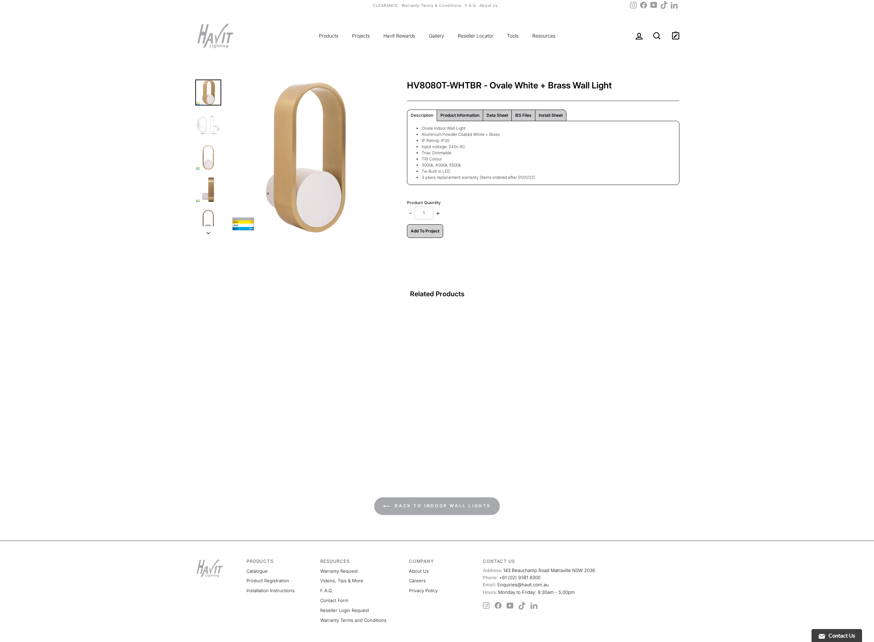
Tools (513, 36)
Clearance (385, 5)
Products (328, 36)
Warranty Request (339, 571)
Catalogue (257, 571)
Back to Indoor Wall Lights (442, 505)
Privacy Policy (423, 590)
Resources (543, 36)
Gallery (436, 36)
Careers (417, 580)
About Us (488, 5)
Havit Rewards (399, 36)
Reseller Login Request (344, 610)
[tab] (422, 115)
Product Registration (267, 580)
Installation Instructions (270, 590)
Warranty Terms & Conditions (431, 5)
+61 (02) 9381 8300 (511, 577)
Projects (361, 36)
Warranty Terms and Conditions (353, 620)
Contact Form (334, 600)
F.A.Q (470, 5)
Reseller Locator (475, 36)
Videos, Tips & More (341, 580)
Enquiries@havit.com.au (516, 584)
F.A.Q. (326, 590)
